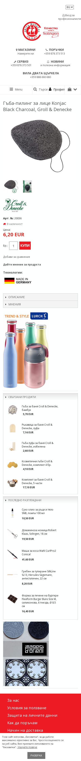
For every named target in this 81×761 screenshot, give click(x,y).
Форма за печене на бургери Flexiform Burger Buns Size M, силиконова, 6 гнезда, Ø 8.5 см (40, 601)
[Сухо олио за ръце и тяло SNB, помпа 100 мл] (12, 513)
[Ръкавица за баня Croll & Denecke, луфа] (12, 428)
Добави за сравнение (16, 257)
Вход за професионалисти (68, 17)
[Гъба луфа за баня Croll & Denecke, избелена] (12, 446)
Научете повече (27, 747)
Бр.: (5, 245)
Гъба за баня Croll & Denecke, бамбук (40, 408)
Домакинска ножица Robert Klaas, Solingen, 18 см (39, 531)
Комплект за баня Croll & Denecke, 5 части (37, 481)
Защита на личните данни (32, 715)
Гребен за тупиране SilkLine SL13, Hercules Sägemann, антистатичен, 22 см (39, 575)
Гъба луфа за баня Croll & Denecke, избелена (37, 444)
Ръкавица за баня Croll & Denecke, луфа (37, 426)
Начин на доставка (25, 730)
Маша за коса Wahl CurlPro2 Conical (39, 552)
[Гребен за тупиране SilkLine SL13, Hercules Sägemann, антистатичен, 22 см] (12, 575)
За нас (13, 700)
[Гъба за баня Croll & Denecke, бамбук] (12, 410)
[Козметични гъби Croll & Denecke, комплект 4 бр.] (12, 464)
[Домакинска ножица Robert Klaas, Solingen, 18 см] (12, 533)
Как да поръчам (22, 722)
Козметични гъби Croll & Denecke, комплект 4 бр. (37, 463)
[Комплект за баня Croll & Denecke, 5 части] (12, 483)
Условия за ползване (26, 707)
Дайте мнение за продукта (22, 264)
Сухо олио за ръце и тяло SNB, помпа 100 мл (37, 511)
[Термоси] (40, 350)
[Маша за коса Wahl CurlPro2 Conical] (12, 554)
